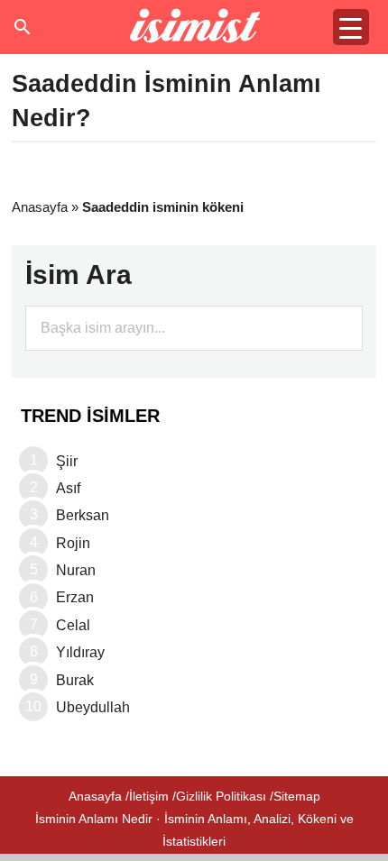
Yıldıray (80, 652)
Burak (75, 680)
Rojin (73, 543)
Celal (73, 625)
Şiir (67, 461)
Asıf (68, 488)
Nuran (76, 570)
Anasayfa (40, 207)
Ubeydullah (93, 707)
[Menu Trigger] (351, 27)
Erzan (75, 597)
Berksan (82, 515)
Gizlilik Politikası (221, 796)
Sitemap (296, 796)
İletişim (149, 796)
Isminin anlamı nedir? (194, 27)
